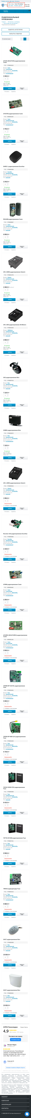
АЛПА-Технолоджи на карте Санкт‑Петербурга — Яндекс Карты (15, 1070)
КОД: (5, 65)
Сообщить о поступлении (11, 505)
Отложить (7, 91)
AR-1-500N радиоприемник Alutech (14, 272)
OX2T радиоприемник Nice (11, 939)
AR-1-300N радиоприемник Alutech (14, 483)
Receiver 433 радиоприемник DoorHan (15, 533)
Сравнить (13, 91)
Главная (4, 21)
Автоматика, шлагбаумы (14, 21)
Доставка (12, 1)
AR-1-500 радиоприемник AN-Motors (14, 324)
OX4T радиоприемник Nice (11, 990)
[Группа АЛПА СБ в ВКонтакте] (7, 1116)
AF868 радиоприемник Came (12, 584)
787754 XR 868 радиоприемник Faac (14, 838)
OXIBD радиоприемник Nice (12, 430)
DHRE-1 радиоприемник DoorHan (13, 166)
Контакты (17, 1)
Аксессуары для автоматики (10, 23)
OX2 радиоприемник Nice (11, 377)
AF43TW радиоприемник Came (13, 113)
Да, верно (11, 5)
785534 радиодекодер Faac (11, 888)
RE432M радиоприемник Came (13, 219)
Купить (10, 88)
